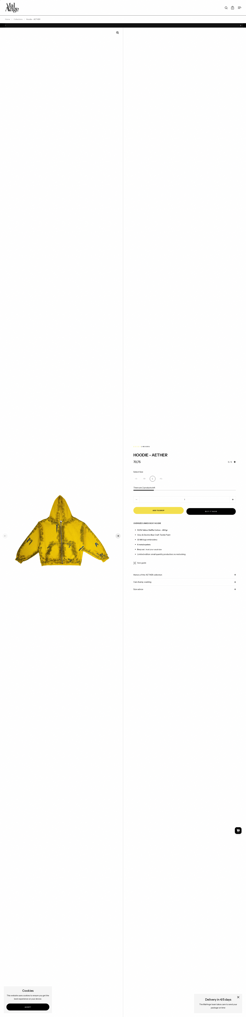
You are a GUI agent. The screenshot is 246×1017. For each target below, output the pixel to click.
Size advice (138, 589)
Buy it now (211, 511)
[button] (5, 536)
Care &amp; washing (142, 582)
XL (161, 479)
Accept (28, 1007)
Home (7, 19)
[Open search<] (226, 7)
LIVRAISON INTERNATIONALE (123, 25)
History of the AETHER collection (147, 575)
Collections (18, 19)
